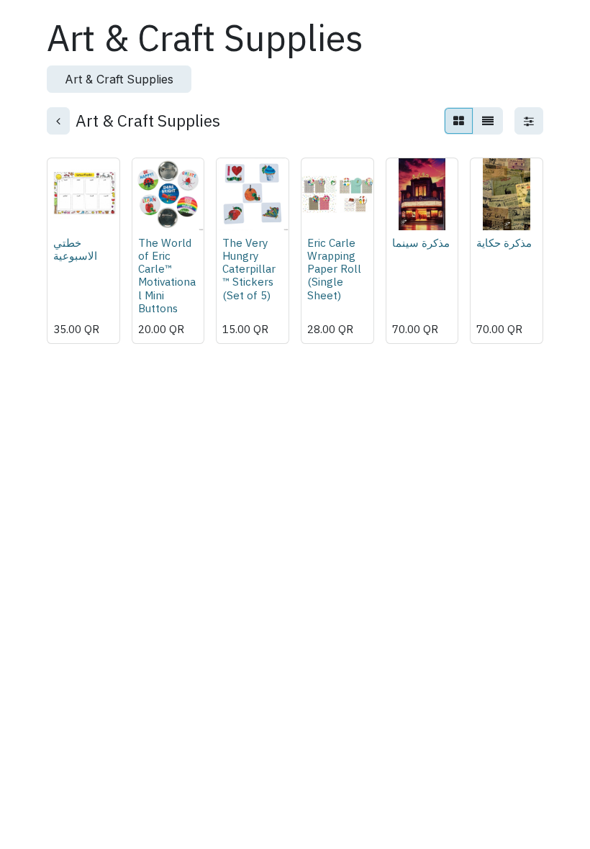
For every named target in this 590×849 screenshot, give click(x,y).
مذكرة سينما (421, 242)
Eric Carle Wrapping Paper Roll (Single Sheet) (334, 268)
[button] (70, 210)
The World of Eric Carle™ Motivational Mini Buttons (167, 275)
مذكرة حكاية (504, 242)
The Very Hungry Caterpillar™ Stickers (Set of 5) (249, 268)
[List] (488, 121)
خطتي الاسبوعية (75, 249)
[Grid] (458, 121)
